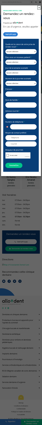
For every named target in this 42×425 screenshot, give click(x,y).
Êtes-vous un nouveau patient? (18, 57)
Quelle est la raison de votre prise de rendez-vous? (20, 45)
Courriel (14, 144)
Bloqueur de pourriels (14, 150)
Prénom (9, 89)
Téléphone (15, 137)
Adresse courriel (12, 111)
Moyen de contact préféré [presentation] (15, 133)
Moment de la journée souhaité (18, 78)
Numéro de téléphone (15, 122)
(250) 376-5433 (10, 34)
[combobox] (7, 126)
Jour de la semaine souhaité (16, 68)
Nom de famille (12, 100)
